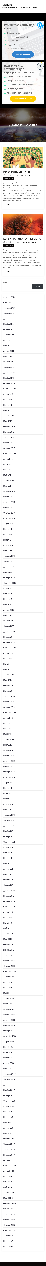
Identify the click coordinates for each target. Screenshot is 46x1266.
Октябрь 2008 (9, 1031)
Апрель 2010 (8, 933)
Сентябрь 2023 (9, 302)
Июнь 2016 (7, 534)
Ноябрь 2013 (8, 701)
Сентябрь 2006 (10, 1165)
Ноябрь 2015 (8, 572)
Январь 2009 (9, 1014)
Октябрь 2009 (9, 966)
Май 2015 (7, 604)
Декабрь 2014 (9, 631)
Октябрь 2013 (9, 707)
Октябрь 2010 (9, 901)
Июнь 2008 (8, 1052)
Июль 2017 (7, 464)
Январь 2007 (9, 1144)
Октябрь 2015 (9, 577)
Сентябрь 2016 (9, 518)
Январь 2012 (8, 820)
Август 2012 (8, 782)
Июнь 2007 (8, 1117)
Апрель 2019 (8, 351)
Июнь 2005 (8, 1246)
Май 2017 (7, 475)
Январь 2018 (8, 432)
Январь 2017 (8, 496)
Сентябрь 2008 (10, 1036)
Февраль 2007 (9, 1138)
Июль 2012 (7, 788)
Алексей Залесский (28, 242)
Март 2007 (8, 1133)
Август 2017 (8, 459)
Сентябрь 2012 (9, 777)
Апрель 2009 (8, 998)
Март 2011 (7, 874)
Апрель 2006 (8, 1192)
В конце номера (8, 179)
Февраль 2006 (9, 1203)
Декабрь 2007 (9, 1084)
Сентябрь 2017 (9, 453)
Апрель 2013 (8, 739)
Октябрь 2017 (9, 448)
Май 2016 (7, 540)
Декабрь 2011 (8, 826)
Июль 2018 (7, 399)
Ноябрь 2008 (9, 1025)
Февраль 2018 (9, 426)
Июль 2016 (7, 529)
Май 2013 (7, 734)
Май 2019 (7, 345)
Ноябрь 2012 (8, 766)
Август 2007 (8, 1106)
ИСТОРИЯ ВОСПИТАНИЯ (17, 171)
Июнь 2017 (7, 469)
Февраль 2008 (9, 1074)
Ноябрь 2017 (8, 442)
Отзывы (21, 48)
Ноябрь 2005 (9, 1219)
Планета (7, 4)
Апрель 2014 (8, 674)
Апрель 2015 (8, 610)
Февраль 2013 (9, 750)
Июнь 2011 (7, 858)
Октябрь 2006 (9, 1160)
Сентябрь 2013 (9, 712)
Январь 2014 (8, 691)
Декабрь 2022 (9, 318)
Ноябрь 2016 (8, 507)
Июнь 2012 (7, 793)
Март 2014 (7, 680)
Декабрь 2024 (9, 297)
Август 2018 (8, 394)
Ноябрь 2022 (8, 324)
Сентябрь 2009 (9, 971)
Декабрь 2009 (9, 955)
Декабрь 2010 (9, 890)
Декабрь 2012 (9, 761)
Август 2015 (8, 588)
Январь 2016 (8, 561)
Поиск (5, 282)
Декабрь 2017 (9, 437)
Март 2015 (7, 615)
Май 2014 (7, 669)
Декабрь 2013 (9, 696)
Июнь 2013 (7, 728)
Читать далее (8, 204)
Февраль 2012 (9, 815)
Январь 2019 (8, 367)
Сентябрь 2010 (9, 906)
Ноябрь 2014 (8, 637)
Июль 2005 (8, 1241)
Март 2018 (7, 421)
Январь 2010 (8, 950)
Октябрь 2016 (9, 513)
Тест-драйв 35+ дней (23, 98)
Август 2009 (8, 977)
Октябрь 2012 (9, 772)
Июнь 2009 (8, 987)
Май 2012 (7, 799)
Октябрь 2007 (9, 1095)
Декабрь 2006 (9, 1149)
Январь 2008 (9, 1079)
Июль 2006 (8, 1176)
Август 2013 (8, 718)
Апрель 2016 (8, 545)
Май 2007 (7, 1122)
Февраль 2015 (9, 621)
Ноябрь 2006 (9, 1155)
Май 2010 (7, 928)
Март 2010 (7, 939)
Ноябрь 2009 (9, 960)
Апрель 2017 (8, 480)
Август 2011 (8, 847)
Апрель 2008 (8, 1063)
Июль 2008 (8, 1047)
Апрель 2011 (8, 869)
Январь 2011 (8, 885)
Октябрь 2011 (8, 836)
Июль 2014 (8, 658)
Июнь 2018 (7, 405)
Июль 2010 (7, 917)
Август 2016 (8, 523)
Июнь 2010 (7, 923)
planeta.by (25, 175)
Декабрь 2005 (9, 1214)
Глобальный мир (8, 245)
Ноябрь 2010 (8, 896)
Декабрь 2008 (9, 1020)
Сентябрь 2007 (10, 1101)
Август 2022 (8, 335)
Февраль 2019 (9, 362)
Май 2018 (7, 410)
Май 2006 (7, 1187)
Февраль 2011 (9, 879)
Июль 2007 (8, 1111)
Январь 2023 (8, 313)
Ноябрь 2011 (8, 831)
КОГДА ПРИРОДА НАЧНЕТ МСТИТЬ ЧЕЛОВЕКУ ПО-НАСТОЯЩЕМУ (23, 238)
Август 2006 (8, 1171)
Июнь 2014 (8, 664)
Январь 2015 (8, 626)
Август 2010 (8, 912)
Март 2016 (7, 550)
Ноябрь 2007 (9, 1090)
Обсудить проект (23, 54)
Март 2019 (7, 356)
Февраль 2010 (9, 944)
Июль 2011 (7, 852)
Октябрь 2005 (9, 1225)
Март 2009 (8, 1004)
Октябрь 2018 (9, 383)
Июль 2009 (8, 982)
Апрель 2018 (8, 416)
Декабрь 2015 (9, 567)
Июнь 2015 (7, 599)
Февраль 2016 (9, 556)
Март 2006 (8, 1198)
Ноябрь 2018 (8, 378)
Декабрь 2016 (9, 502)
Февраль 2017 (9, 491)
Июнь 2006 (8, 1182)
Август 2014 (8, 653)
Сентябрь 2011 (9, 842)
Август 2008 (8, 1041)
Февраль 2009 (9, 1009)
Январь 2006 (9, 1209)
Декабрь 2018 (9, 372)
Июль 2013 (7, 723)
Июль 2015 (7, 594)
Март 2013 (7, 745)
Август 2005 (8, 1236)
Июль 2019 (7, 340)
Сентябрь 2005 (10, 1230)
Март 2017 (7, 486)
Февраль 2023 (9, 308)
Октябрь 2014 (9, 642)
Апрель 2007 (8, 1128)
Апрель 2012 (8, 804)
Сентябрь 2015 (9, 583)
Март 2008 (8, 1068)
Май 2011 (7, 863)
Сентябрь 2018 (9, 389)
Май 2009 (7, 993)
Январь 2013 (8, 755)
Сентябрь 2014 (9, 647)
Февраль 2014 (9, 685)
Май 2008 (7, 1057)
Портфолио (12, 48)
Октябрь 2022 (9, 329)
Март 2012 (7, 809)
